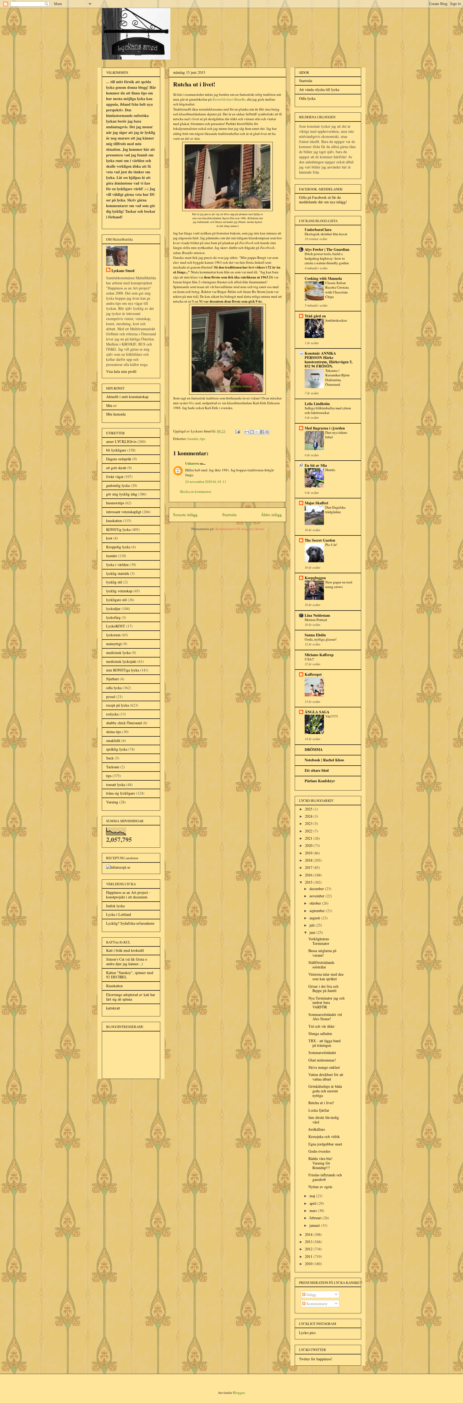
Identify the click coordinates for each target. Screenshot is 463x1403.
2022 (309, 830)
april (313, 1203)
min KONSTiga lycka (122, 670)
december (317, 888)
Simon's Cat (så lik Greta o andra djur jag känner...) (126, 961)
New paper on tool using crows (338, 584)
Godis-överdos (319, 1151)
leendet (193, 438)
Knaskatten (114, 985)
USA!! (309, 659)
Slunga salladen (320, 1033)
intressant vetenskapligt (123, 511)
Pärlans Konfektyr (320, 781)
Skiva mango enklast (324, 1067)
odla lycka (114, 687)
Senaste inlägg (185, 514)
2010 (309, 1263)
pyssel (110, 696)
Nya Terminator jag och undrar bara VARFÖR (326, 1003)
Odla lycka (307, 98)
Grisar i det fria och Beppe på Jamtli (323, 988)
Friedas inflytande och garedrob (325, 1177)
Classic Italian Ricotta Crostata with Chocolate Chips (337, 289)
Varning (112, 802)
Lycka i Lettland (118, 914)
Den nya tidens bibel (336, 434)
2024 (309, 816)
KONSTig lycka (118, 529)
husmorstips (115, 502)
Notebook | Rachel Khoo (324, 760)
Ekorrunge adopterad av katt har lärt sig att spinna (130, 997)
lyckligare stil (116, 599)
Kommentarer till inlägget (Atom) (239, 528)
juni (312, 932)
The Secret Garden (320, 540)
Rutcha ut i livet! (321, 1102)
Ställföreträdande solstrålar (321, 964)
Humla (330, 469)
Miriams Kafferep (319, 655)
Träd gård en (315, 316)
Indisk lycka (115, 905)
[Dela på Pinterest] (267, 432)
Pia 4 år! (331, 544)
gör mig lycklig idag (121, 494)
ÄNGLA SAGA (317, 712)
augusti (315, 917)
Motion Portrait (316, 619)
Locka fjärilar (318, 1110)
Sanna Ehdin (315, 635)
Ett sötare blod (317, 770)
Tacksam (112, 766)
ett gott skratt (116, 467)
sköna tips (113, 731)
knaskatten (114, 520)
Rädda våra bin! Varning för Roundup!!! (320, 1163)
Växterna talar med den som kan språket (325, 976)
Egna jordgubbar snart (325, 1144)
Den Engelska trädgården (335, 509)
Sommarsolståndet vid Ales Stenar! (325, 1017)
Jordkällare (316, 1129)
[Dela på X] (257, 432)
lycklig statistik (117, 573)
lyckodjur (113, 608)
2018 (309, 860)
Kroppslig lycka (118, 546)
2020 (309, 845)
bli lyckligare (116, 450)
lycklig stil (114, 582)
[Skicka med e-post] (246, 432)
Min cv (111, 405)
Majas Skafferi (316, 503)
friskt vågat (114, 476)
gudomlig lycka (118, 485)
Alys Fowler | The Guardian (327, 249)
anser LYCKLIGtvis (121, 441)
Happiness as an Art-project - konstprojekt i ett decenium (128, 894)
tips (202, 438)
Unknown (192, 463)
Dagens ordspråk (118, 458)
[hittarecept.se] (118, 867)
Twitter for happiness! (315, 1358)
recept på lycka (117, 705)
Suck (110, 758)
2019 (309, 852)
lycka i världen (117, 564)
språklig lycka (116, 749)
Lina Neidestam (317, 615)
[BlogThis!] (252, 432)
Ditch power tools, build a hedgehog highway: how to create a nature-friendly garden (327, 258)
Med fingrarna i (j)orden (325, 428)
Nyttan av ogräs (320, 1186)
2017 (309, 867)
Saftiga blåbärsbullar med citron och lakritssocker (328, 410)
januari (315, 1225)
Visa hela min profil (121, 371)
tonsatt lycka (115, 784)
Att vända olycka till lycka (319, 89)
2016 (309, 874)
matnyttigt (114, 643)
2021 (309, 838)
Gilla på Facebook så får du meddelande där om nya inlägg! (323, 199)
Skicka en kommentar (195, 491)
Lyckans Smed (123, 270)
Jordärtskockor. (336, 320)
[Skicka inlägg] (237, 431)
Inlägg (310, 1294)
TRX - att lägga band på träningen (324, 1043)
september (317, 910)
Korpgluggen (315, 578)
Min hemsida (116, 414)
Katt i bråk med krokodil (125, 950)
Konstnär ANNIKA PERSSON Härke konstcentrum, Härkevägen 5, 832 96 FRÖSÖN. (329, 359)
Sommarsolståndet (322, 1052)
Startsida (229, 514)
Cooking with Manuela (323, 278)
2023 (309, 823)
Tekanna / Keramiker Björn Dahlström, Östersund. (337, 377)
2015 (309, 882)
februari (316, 1217)
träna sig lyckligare (120, 793)
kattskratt (113, 1008)
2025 (309, 808)
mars (313, 1210)
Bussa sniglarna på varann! (322, 953)
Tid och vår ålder (321, 1026)
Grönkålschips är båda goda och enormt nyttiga (325, 1091)
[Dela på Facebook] (262, 432)
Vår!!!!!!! (331, 716)
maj (312, 1195)
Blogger (238, 1392)
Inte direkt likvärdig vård (323, 1120)
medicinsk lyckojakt (121, 661)
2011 (309, 1256)
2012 (309, 1248)
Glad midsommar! (322, 1060)
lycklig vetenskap (119, 590)
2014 (309, 1234)
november (317, 895)
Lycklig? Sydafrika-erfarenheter (130, 923)
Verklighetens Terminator (318, 941)
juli (312, 925)
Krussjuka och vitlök (324, 1136)
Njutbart (112, 678)
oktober (315, 903)
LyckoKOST (115, 626)
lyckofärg (113, 617)
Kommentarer (316, 1303)
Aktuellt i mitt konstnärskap (127, 396)
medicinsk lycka (118, 652)
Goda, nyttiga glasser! (321, 639)
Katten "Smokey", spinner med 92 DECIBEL (129, 975)
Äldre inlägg (271, 514)
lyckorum (113, 634)
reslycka (112, 714)
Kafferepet (313, 674)
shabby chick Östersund (124, 722)
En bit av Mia (316, 465)
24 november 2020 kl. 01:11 (205, 481)
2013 (309, 1241)
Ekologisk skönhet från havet (326, 234)
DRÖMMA (314, 749)
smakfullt (113, 740)
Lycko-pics (307, 1332)
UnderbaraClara (318, 229)
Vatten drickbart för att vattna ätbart (325, 1077)
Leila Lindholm (317, 403)
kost (109, 538)
